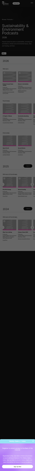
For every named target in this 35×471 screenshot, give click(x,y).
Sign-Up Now (17, 466)
